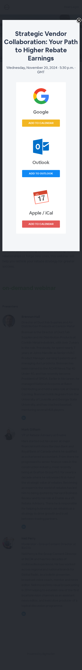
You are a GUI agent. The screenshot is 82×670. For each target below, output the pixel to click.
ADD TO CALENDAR (41, 123)
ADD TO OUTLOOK (41, 173)
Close (79, 21)
